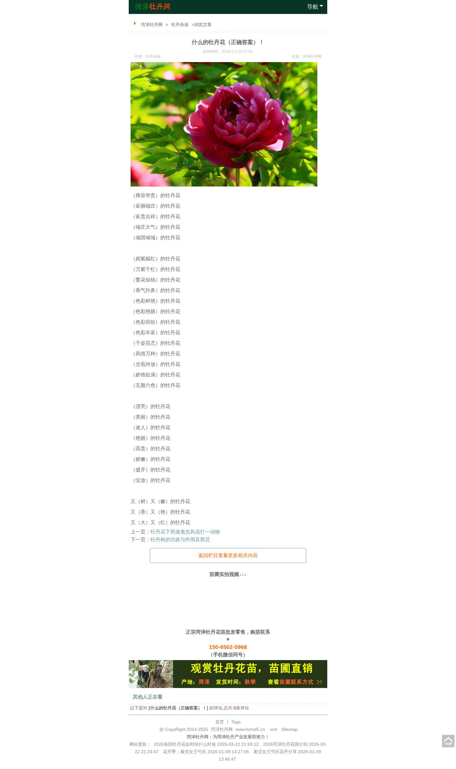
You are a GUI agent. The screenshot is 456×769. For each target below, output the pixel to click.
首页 (219, 721)
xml (273, 729)
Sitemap (289, 729)
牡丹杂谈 (180, 24)
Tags (236, 721)
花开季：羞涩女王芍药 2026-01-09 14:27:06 (206, 751)
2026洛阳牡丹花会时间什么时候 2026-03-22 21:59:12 (206, 744)
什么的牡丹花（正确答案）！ (178, 707)
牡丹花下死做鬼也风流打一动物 (185, 531)
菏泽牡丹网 (152, 24)
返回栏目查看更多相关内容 (228, 555)
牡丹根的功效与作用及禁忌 (180, 539)
